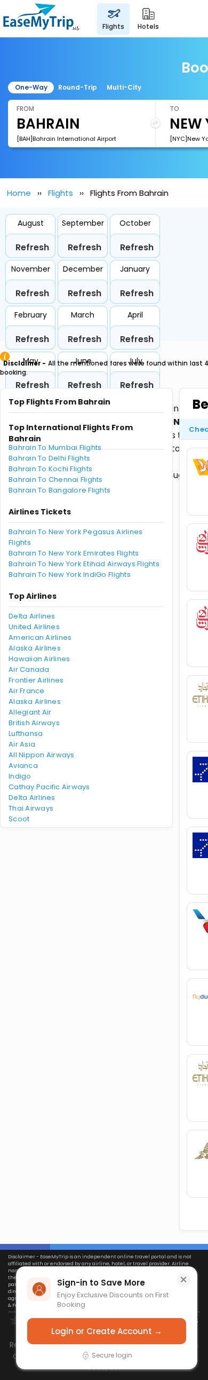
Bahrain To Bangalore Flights (59, 490)
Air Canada (29, 669)
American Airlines (40, 637)
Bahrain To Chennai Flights (56, 479)
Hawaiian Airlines (39, 659)
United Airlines (34, 627)
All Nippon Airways (42, 755)
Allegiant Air (30, 712)
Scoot (19, 819)
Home (19, 193)
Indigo (20, 776)
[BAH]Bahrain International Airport (66, 138)
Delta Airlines (32, 616)
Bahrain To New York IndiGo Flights (70, 574)
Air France (27, 691)
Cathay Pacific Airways (49, 787)
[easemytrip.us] (41, 19)
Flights (60, 193)
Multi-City (124, 87)
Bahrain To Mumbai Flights (55, 447)
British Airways (34, 723)
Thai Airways (31, 808)
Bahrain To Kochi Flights (50, 469)
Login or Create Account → (106, 1331)
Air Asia (22, 744)
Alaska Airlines (35, 648)
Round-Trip (77, 87)
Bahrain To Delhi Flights (49, 458)
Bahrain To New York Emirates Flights (74, 553)
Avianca (23, 765)
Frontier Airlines (36, 680)
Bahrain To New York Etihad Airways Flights (84, 564)
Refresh (32, 247)
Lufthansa (26, 733)
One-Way (31, 87)
